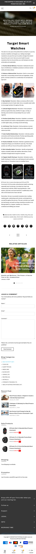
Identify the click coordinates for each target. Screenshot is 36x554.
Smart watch (20, 214)
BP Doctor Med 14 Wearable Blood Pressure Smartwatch (21, 427)
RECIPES (6, 375)
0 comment (23, 24)
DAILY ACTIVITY (15, 24)
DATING (6, 377)
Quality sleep (13, 214)
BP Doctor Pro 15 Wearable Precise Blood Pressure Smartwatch (20, 436)
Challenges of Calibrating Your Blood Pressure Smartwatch (21, 402)
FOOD (5, 362)
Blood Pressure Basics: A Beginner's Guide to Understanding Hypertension (21, 394)
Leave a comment (18, 217)
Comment (4, 316)
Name (3, 301)
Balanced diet (8, 212)
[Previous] (3, 263)
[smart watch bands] (18, 88)
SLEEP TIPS (7, 364)
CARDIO (6, 372)
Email (3, 309)
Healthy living (24, 212)
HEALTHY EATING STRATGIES (12, 382)
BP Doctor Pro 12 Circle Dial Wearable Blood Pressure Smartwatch (21, 445)
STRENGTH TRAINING (10, 380)
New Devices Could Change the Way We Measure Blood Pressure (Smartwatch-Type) (21, 410)
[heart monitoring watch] (18, 170)
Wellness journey (28, 214)
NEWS (6, 367)
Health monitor (16, 212)
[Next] (33, 263)
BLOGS (6, 370)
